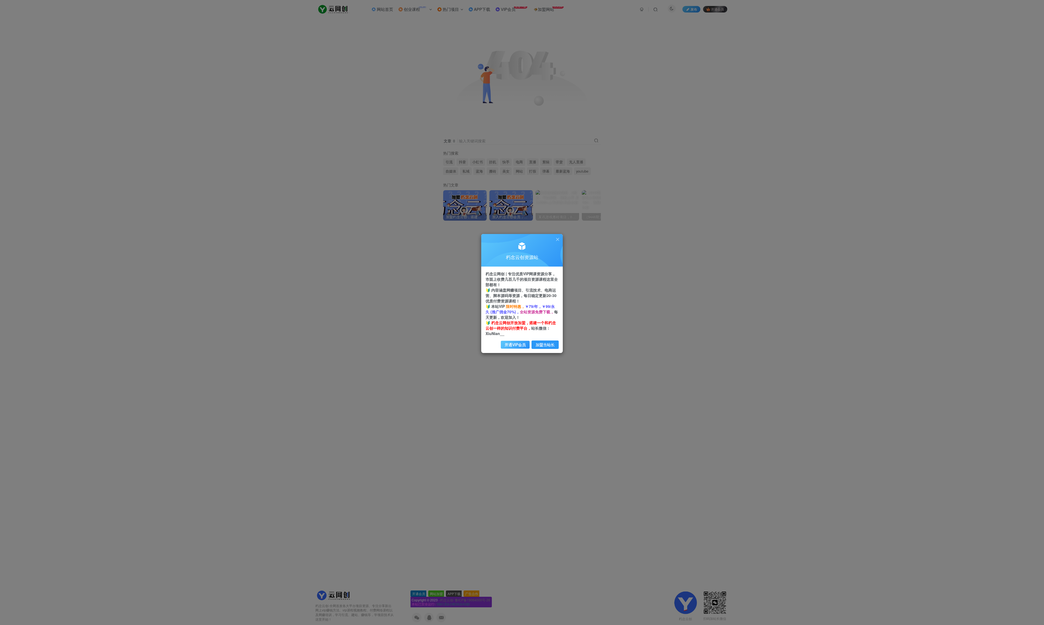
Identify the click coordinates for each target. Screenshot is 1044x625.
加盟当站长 (545, 344)
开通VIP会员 (515, 344)
